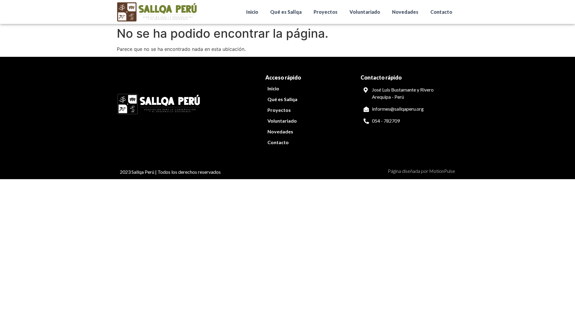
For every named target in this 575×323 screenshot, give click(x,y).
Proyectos (326, 12)
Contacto (441, 12)
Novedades (405, 12)
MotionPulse (442, 171)
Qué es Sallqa (286, 12)
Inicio (252, 12)
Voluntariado (364, 12)
